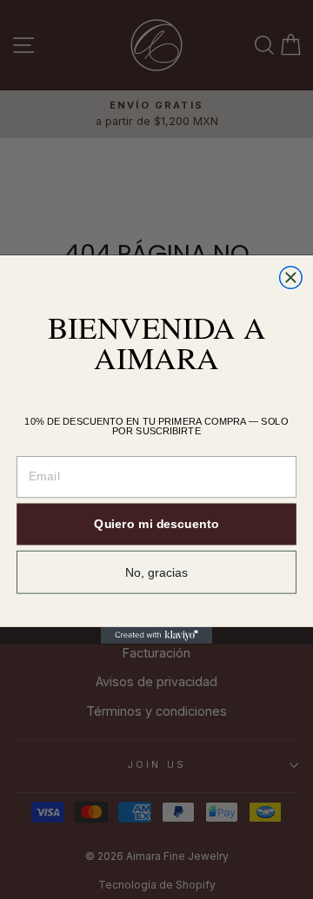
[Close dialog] (291, 278)
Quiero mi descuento (156, 525)
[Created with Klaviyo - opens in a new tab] (156, 635)
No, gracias (157, 572)
